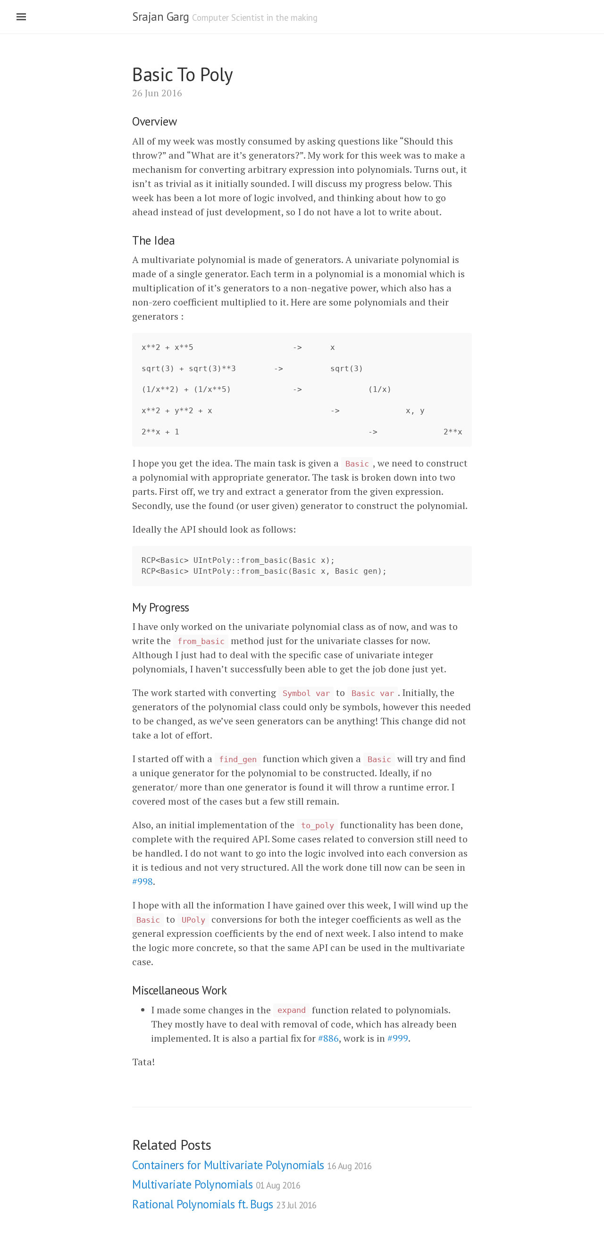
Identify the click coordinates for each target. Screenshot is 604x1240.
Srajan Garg (160, 16)
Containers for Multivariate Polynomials (252, 1164)
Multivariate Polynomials (216, 1184)
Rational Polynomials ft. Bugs (224, 1204)
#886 (328, 1038)
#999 (397, 1038)
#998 (142, 881)
